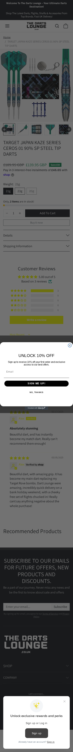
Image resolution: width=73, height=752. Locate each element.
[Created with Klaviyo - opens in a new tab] (36, 408)
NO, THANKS (36, 392)
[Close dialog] (70, 345)
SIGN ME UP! (36, 383)
